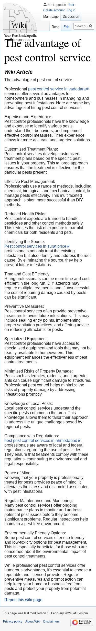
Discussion (71, 16)
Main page (51, 16)
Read (55, 27)
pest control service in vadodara (57, 89)
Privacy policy (12, 621)
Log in (71, 10)
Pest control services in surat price (35, 246)
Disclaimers (51, 621)
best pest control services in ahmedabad (40, 440)
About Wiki (32, 621)
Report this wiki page (23, 600)
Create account (54, 10)
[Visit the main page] (20, 20)
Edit (66, 27)
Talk (71, 5)
